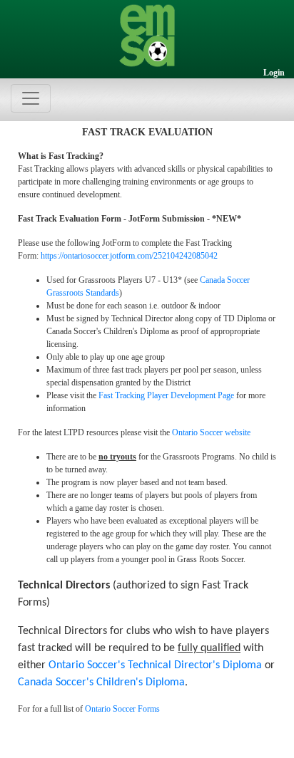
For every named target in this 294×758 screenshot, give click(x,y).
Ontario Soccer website (211, 432)
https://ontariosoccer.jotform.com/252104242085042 (129, 256)
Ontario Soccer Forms (122, 709)
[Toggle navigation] (31, 98)
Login (274, 73)
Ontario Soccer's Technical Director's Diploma (155, 665)
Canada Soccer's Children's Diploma (101, 682)
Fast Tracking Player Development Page (166, 395)
